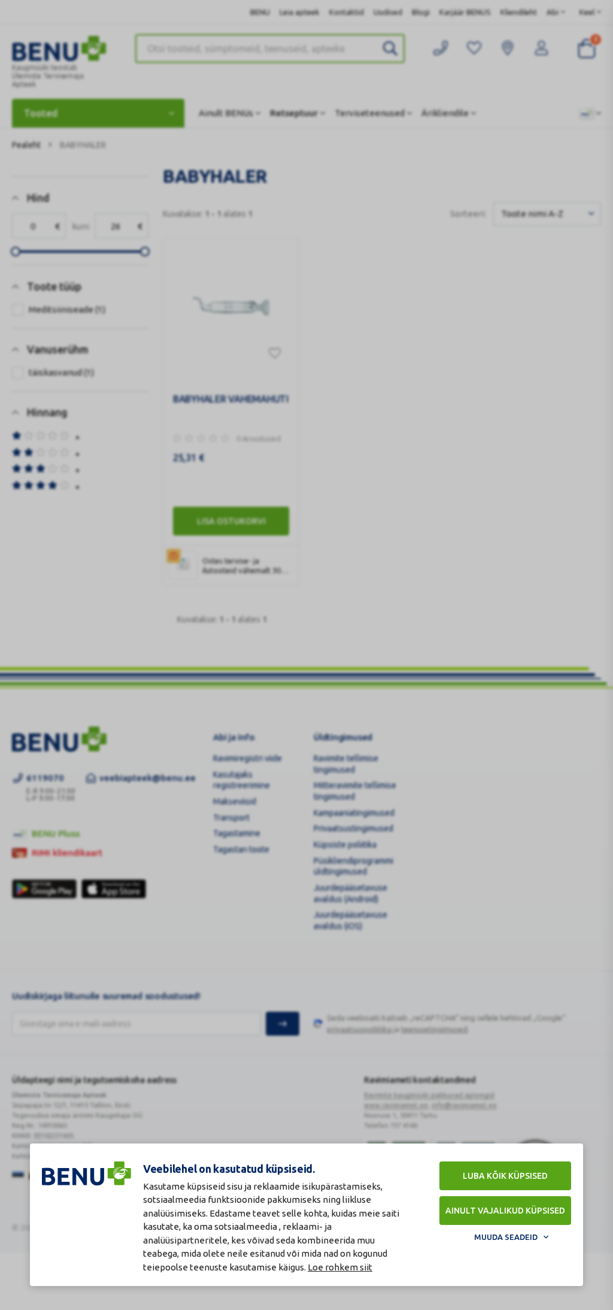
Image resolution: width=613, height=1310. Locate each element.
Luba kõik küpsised (505, 1176)
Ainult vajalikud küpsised (505, 1210)
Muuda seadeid (506, 1237)
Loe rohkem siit (340, 1267)
